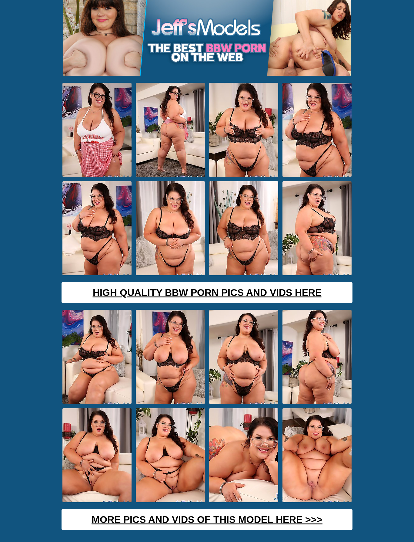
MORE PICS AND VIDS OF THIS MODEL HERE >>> (207, 519)
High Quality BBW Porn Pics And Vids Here (207, 292)
